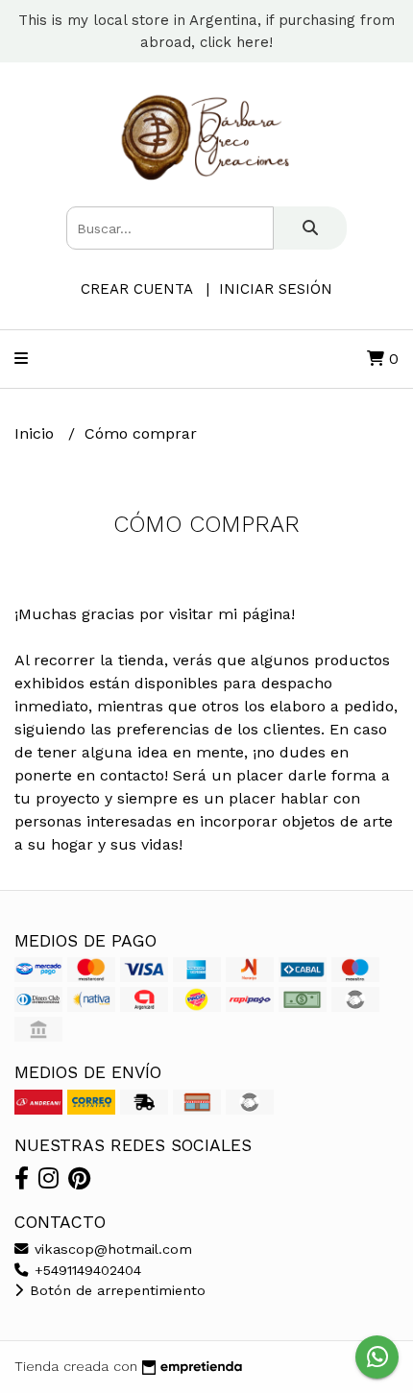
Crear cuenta (136, 289)
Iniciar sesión (275, 289)
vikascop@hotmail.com (111, 1249)
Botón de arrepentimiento (115, 1290)
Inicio (36, 433)
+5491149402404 (85, 1270)
